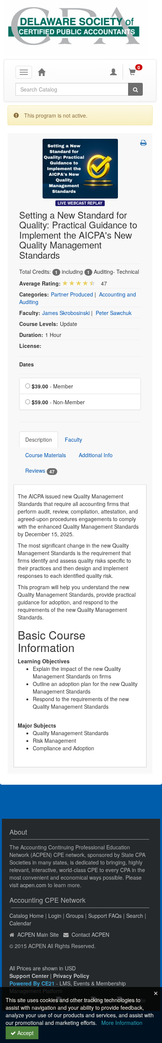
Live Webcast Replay (80, 203)
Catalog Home (26, 915)
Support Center (29, 975)
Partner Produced (72, 294)
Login (54, 915)
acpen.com (33, 885)
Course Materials (45, 455)
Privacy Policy (71, 975)
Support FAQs (105, 915)
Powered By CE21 (32, 983)
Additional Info (96, 455)
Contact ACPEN (90, 934)
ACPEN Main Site (38, 934)
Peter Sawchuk (113, 313)
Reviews (40, 471)
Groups (75, 915)
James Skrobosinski (66, 313)
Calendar (20, 923)
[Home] (41, 71)
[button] (143, 142)
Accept (25, 1033)
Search (134, 915)
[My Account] (113, 71)
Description (38, 439)
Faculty (73, 439)
